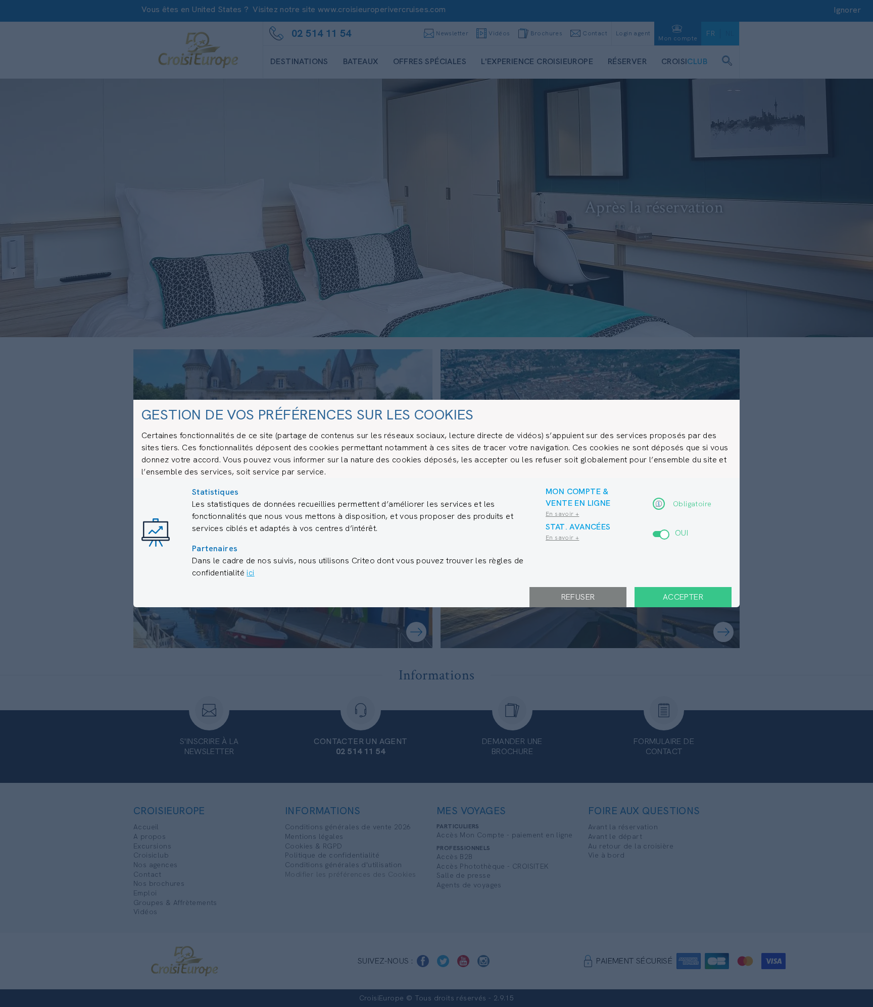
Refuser (578, 597)
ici (250, 572)
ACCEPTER (683, 597)
